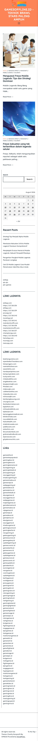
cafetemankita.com (10, 391)
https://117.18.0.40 (10, 336)
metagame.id (8, 661)
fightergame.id (8, 663)
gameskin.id (7, 638)
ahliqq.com (7, 308)
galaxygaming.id (9, 535)
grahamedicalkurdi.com (12, 434)
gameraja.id (7, 513)
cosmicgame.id (8, 573)
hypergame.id (8, 671)
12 (14, 207)
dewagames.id (8, 495)
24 (5, 214)
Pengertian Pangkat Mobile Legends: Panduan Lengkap (16, 259)
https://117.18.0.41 (10, 320)
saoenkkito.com (9, 369)
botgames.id (7, 623)
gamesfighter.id (9, 611)
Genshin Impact (13, 70)
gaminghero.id (8, 688)
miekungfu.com (9, 389)
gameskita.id (8, 455)
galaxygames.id (9, 553)
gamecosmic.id (8, 560)
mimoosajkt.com (9, 396)
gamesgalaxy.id (9, 540)
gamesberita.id (8, 548)
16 (33, 207)
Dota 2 (5, 70)
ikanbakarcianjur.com (11, 404)
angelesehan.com (9, 381)
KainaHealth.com (9, 422)
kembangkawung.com (11, 399)
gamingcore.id (8, 691)
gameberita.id (8, 565)
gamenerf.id (7, 641)
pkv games (7, 285)
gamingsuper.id (9, 701)
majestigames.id (9, 503)
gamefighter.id (8, 648)
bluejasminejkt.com (10, 384)
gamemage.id (8, 653)
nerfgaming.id (8, 601)
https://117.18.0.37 (10, 331)
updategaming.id (9, 543)
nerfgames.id (8, 621)
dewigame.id (8, 520)
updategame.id (8, 575)
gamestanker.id (9, 681)
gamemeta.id (8, 646)
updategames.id (9, 555)
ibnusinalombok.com (11, 432)
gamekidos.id (8, 683)
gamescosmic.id (9, 545)
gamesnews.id (8, 550)
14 (24, 207)
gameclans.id (8, 643)
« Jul (18, 221)
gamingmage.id (9, 596)
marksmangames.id (10, 636)
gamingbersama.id (10, 465)
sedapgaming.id (9, 485)
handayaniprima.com (11, 371)
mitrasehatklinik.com (11, 409)
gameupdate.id (8, 563)
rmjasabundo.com (10, 394)
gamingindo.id (8, 693)
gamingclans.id (9, 591)
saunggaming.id (9, 475)
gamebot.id (7, 651)
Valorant (17, 72)
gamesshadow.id (9, 480)
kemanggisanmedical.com (13, 414)
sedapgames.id (8, 500)
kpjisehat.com (8, 407)
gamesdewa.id (8, 488)
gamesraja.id (8, 483)
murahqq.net (8, 318)
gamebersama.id (9, 505)
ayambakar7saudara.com (13, 361)
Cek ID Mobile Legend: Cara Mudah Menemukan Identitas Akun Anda (16, 266)
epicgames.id (8, 631)
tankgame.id (7, 676)
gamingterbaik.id (9, 470)
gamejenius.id (8, 518)
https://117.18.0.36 (10, 305)
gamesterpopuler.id (10, 457)
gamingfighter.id (9, 606)
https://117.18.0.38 (10, 325)
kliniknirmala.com (9, 417)
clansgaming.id (9, 593)
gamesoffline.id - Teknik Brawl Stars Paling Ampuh (19, 14)
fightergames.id (9, 626)
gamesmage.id (8, 613)
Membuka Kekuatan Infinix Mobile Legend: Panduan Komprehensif (16, 245)
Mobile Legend (8, 72)
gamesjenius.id (8, 490)
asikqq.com (7, 303)
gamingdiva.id (8, 696)
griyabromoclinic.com (11, 439)
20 (19, 211)
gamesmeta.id (8, 608)
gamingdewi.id (8, 460)
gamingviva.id (8, 703)
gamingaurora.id (9, 528)
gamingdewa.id (9, 462)
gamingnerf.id (8, 585)
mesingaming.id (9, 698)
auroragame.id (8, 568)
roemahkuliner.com (10, 366)
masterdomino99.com (11, 328)
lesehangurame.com (10, 359)
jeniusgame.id (8, 583)
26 (14, 214)
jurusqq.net (7, 313)
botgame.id (7, 658)
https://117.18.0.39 (10, 310)
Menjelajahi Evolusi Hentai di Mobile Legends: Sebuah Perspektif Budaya (16, 251)
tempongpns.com (9, 364)
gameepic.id (7, 656)
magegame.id (8, 668)
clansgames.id (8, 618)
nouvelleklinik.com (10, 419)
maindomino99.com (10, 323)
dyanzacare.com (9, 437)
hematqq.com (8, 338)
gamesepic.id (8, 616)
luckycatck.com (9, 376)
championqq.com (9, 333)
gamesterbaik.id (9, 493)
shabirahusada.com (10, 424)
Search (5, 175)
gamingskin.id (8, 588)
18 (10, 211)
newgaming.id (8, 533)
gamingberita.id (9, 530)
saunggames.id (9, 498)
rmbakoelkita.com (10, 379)
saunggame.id (8, 523)
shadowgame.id (9, 525)
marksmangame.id (10, 673)
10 (5, 207)
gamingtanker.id (9, 603)
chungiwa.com (8, 402)
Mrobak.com (7, 386)
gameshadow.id (9, 508)
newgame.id (7, 570)
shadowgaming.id (9, 478)
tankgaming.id (8, 678)
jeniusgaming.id (9, 473)
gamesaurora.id (9, 538)
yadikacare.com (9, 427)
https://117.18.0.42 (10, 315)
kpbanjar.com (8, 412)
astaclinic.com (8, 429)
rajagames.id (8, 510)
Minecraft (23, 70)
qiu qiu (5, 282)
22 (28, 211)
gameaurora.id (8, 558)
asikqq (5, 280)
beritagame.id (8, 578)
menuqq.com (8, 343)
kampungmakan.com (11, 374)
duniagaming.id (9, 468)
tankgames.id (8, 633)
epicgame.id (7, 666)
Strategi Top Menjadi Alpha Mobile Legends (15, 238)
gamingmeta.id (8, 598)
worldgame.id (8, 580)
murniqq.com (8, 341)
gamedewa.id (8, 515)
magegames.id (8, 628)
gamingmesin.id (9, 686)
